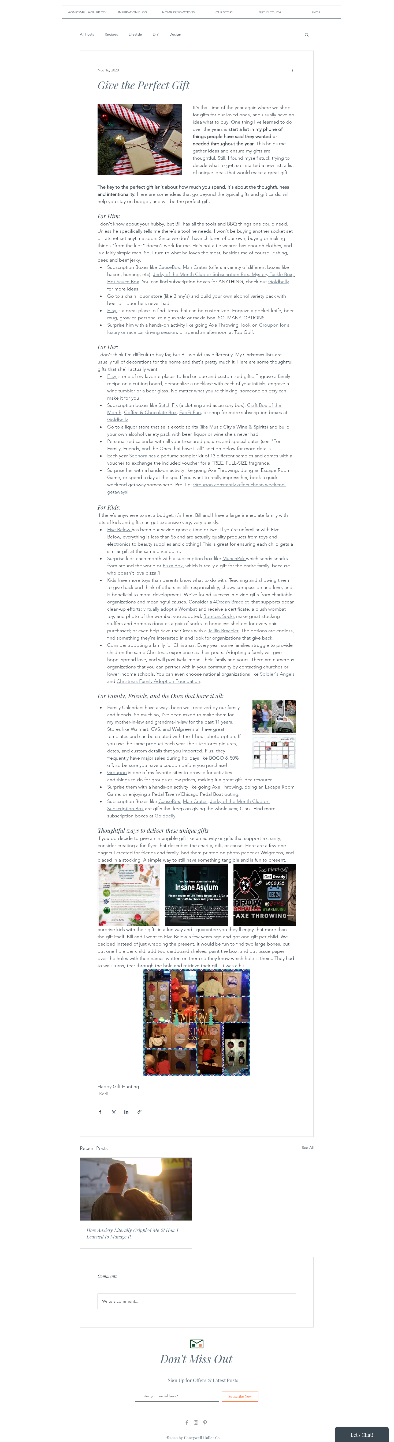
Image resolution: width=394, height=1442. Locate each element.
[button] (306, 34)
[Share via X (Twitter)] (113, 1111)
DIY (156, 34)
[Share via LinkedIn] (126, 1111)
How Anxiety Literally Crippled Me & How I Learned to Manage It (132, 1233)
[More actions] (292, 70)
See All (308, 1147)
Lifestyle (135, 34)
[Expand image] (129, 895)
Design (175, 34)
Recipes (111, 34)
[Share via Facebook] (100, 1111)
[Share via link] (139, 1111)
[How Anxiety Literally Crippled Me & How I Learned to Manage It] (136, 1189)
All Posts (87, 34)
